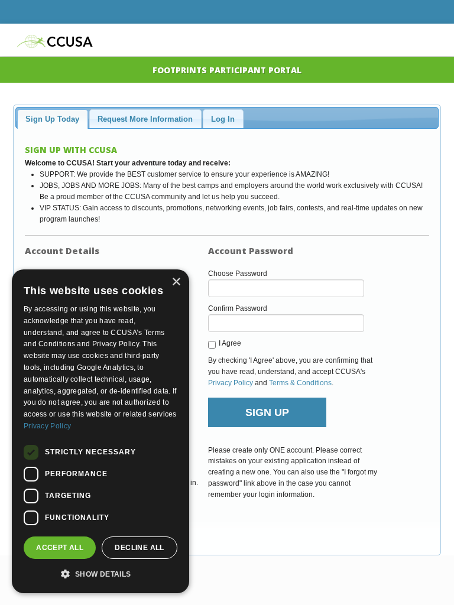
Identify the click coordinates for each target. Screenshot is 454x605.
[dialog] (100, 431)
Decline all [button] (139, 548)
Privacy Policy (230, 383)
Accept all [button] (59, 548)
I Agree (230, 343)
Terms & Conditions (300, 383)
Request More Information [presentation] (145, 119)
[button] (100, 574)
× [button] (175, 282)
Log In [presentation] (223, 119)
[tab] (52, 118)
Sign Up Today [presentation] (52, 119)
